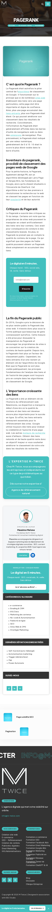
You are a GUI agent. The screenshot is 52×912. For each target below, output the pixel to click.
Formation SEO (32, 840)
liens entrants (13, 113)
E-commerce (7, 837)
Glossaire (30, 881)
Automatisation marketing (20, 654)
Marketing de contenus (20, 614)
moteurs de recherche (34, 433)
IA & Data (14, 611)
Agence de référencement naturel (26, 491)
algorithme (23, 91)
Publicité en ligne (18, 620)
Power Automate (16, 663)
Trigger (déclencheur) (18, 657)
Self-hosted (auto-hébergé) (21, 651)
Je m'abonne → (37, 908)
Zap (10, 660)
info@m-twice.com (11, 816)
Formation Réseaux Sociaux (34, 858)
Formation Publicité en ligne (36, 854)
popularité (16, 199)
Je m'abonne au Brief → (26, 587)
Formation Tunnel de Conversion (35, 862)
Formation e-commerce (36, 837)
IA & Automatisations (11, 851)
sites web (40, 98)
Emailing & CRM (17, 608)
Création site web (10, 835)
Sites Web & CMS (18, 627)
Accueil (12, 25)
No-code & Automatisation (22, 617)
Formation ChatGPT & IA (37, 865)
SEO (12, 624)
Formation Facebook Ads (37, 842)
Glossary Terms (25, 25)
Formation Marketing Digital (35, 851)
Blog (28, 878)
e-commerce (16, 605)
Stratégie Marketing (19, 630)
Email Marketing (9, 848)
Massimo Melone (26, 530)
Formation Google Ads (36, 848)
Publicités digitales (10, 846)
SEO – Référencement (12, 840)
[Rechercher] (42, 4)
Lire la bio (23, 555)
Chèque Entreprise (34, 884)
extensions (16, 135)
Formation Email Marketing (38, 845)
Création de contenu (11, 843)
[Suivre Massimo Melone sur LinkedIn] (32, 555)
